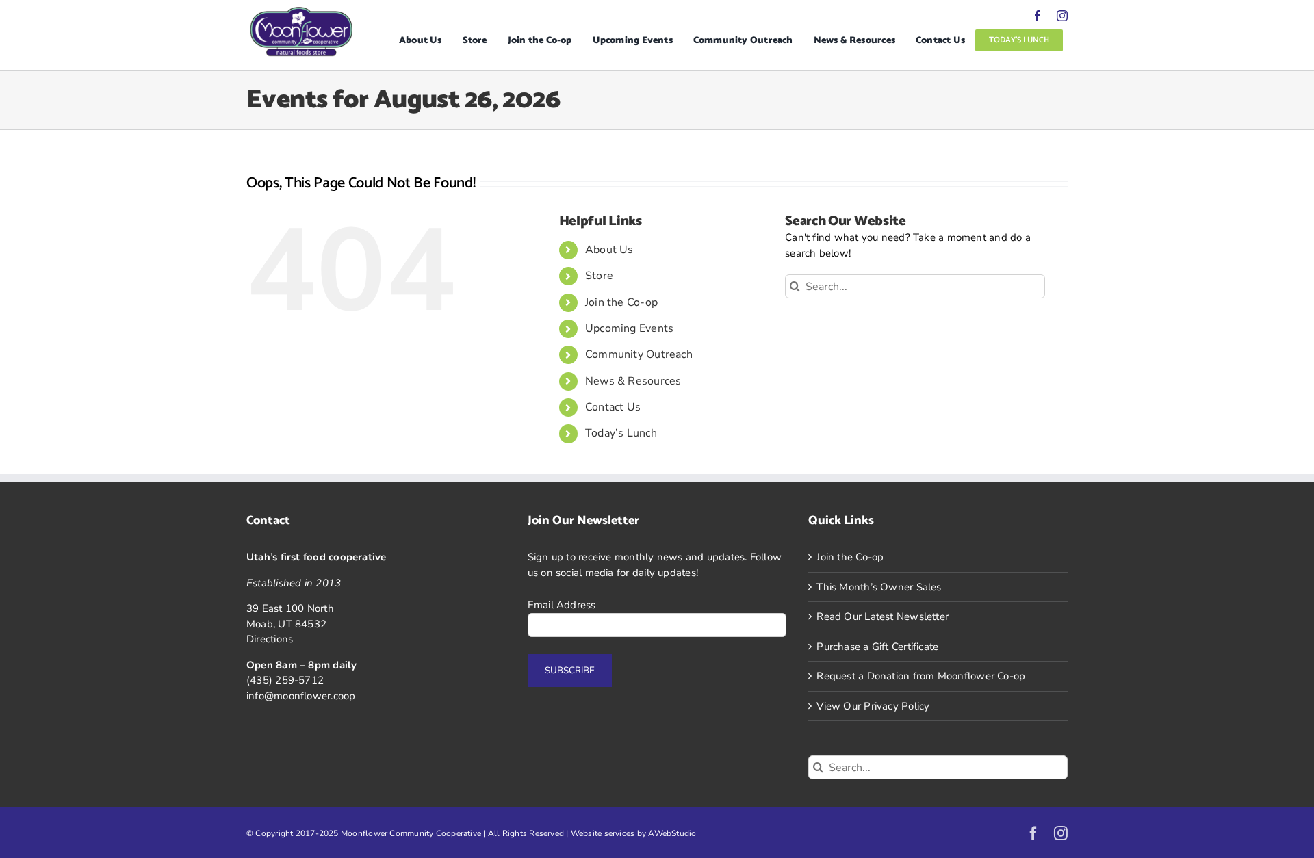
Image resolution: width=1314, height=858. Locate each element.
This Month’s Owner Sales (878, 587)
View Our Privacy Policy (872, 706)
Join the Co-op (621, 302)
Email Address (562, 605)
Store (599, 275)
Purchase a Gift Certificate (877, 646)
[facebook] (1037, 15)
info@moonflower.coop (301, 696)
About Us (609, 249)
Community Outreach (639, 354)
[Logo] (301, 11)
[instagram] (1062, 15)
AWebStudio (672, 833)
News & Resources (633, 381)
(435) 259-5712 (285, 680)
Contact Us (613, 407)
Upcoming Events (629, 328)
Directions (269, 639)
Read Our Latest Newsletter (882, 616)
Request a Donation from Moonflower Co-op (920, 676)
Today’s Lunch (621, 433)
